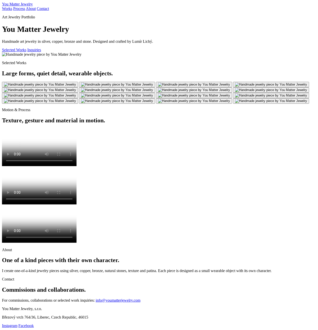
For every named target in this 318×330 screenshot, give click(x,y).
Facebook (26, 326)
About (31, 8)
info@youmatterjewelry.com (118, 300)
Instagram (9, 326)
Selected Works (14, 50)
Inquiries (34, 50)
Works (7, 8)
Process (19, 8)
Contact (43, 8)
